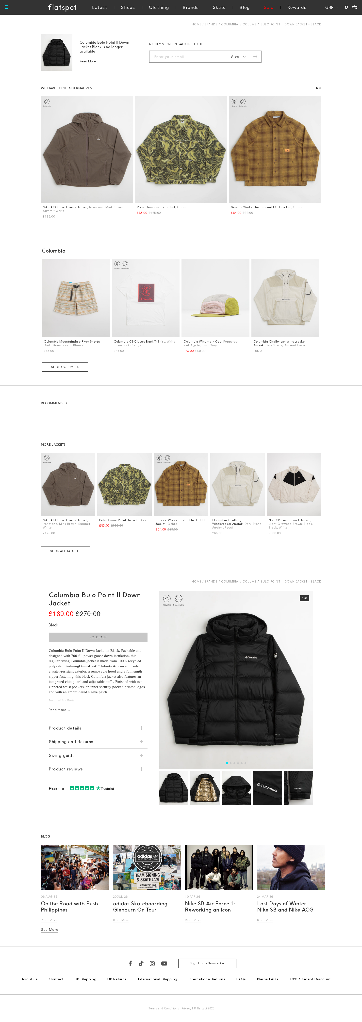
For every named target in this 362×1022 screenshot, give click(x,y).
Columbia (229, 24)
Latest (99, 7)
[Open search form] (346, 7)
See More (49, 929)
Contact (56, 979)
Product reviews (66, 768)
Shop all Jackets (65, 551)
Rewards (297, 7)
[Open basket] (354, 7)
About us (30, 979)
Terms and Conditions (163, 1008)
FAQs (241, 979)
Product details (65, 728)
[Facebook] (130, 963)
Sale (269, 7)
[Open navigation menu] (6, 7)
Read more (57, 710)
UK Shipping (86, 979)
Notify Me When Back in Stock (176, 44)
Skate (219, 7)
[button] (317, 88)
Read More (88, 61)
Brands (191, 7)
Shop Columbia (65, 367)
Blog (245, 7)
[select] (237, 56)
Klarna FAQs (268, 979)
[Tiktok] (141, 963)
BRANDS (211, 24)
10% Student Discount (310, 979)
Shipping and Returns (71, 741)
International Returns (207, 979)
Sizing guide (62, 755)
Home (196, 24)
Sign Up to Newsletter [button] (207, 963)
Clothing (159, 7)
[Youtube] (164, 963)
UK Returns (117, 979)
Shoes (128, 7)
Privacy (186, 1008)
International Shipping (157, 979)
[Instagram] (152, 963)
